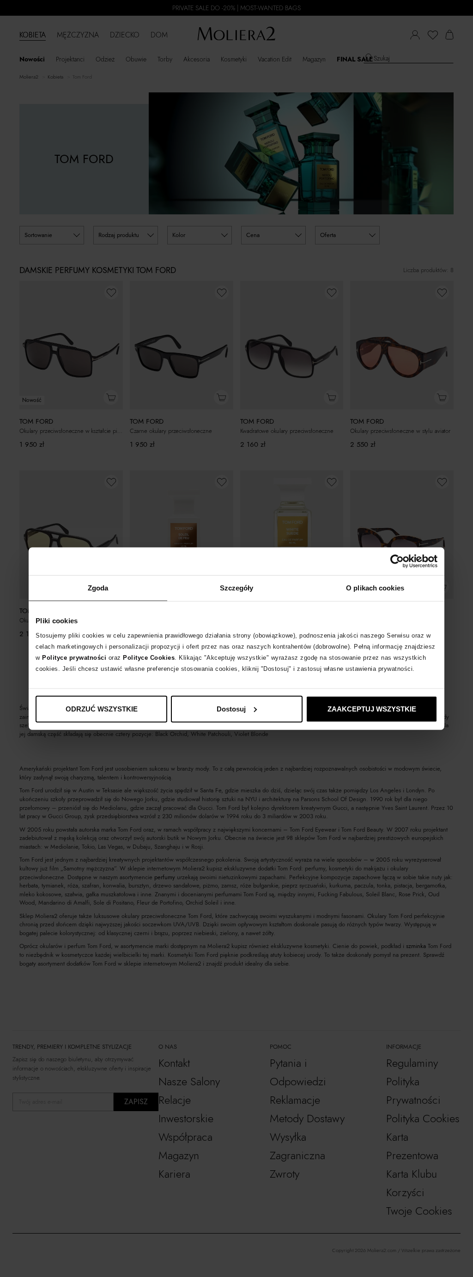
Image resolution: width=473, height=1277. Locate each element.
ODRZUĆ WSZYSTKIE (102, 708)
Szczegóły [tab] (237, 588)
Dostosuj (231, 708)
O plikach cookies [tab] (375, 588)
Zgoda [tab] (98, 588)
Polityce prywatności (74, 657)
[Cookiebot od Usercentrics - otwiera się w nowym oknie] (397, 561)
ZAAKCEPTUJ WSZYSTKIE (371, 708)
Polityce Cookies (149, 657)
